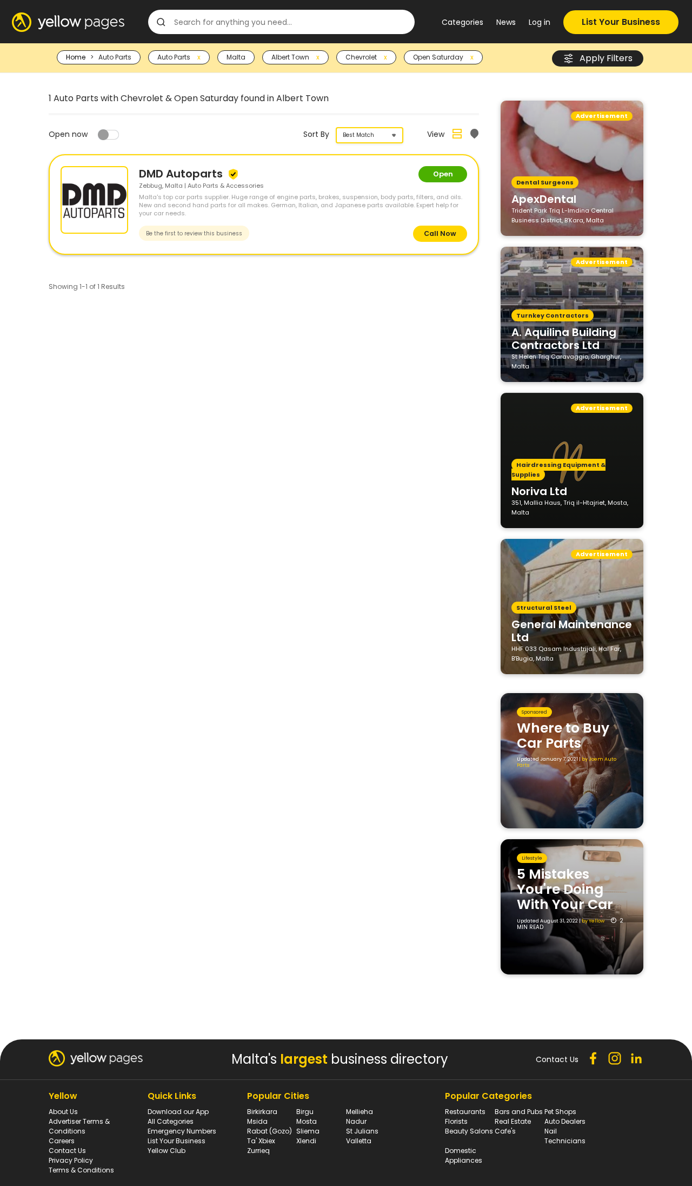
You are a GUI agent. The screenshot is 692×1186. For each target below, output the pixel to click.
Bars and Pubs (519, 1111)
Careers (62, 1140)
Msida (257, 1121)
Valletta (358, 1140)
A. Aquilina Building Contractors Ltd (563, 338)
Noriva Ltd (539, 491)
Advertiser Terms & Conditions (79, 1126)
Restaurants (465, 1111)
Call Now (440, 233)
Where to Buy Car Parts (563, 736)
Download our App (178, 1111)
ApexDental (543, 199)
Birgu (305, 1111)
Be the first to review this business (194, 233)
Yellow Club (166, 1150)
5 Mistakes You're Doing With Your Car (565, 889)
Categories (462, 22)
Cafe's (505, 1131)
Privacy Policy (71, 1160)
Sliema (308, 1131)
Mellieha (359, 1111)
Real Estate (513, 1121)
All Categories (171, 1121)
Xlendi (306, 1140)
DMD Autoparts (182, 173)
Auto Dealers (564, 1121)
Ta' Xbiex (261, 1140)
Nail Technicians (564, 1135)
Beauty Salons (469, 1131)
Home (75, 57)
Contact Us (67, 1150)
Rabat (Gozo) (269, 1131)
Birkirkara (262, 1111)
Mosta (306, 1121)
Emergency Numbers (182, 1131)
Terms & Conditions (81, 1170)
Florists (456, 1121)
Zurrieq (258, 1150)
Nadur (356, 1121)
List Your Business (621, 22)
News (506, 22)
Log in (539, 22)
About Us (63, 1111)
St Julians (362, 1131)
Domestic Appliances (463, 1155)
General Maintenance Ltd (571, 630)
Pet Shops (560, 1111)
